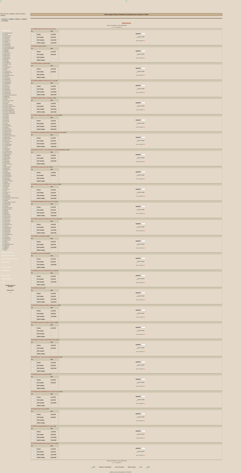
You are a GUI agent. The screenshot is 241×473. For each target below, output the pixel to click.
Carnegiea (6, 61)
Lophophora (7, 149)
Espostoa (6, 117)
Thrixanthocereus (8, 234)
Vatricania (6, 242)
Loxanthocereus (8, 151)
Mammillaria (7, 156)
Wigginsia (6, 247)
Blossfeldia (7, 54)
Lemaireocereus (8, 141)
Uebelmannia (7, 240)
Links (141, 467)
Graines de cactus (20, 13)
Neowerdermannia (8, 180)
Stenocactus (7, 223)
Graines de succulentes (7, 252)
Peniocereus (7, 199)
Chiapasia (6, 68)
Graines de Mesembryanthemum (10, 258)
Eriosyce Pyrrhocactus (9, 111)
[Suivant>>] (119, 27)
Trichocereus (7, 237)
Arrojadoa (6, 41)
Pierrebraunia (7, 203)
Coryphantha (7, 79)
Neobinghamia (7, 173)
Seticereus (6, 218)
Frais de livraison (6, 275)
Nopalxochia (7, 183)
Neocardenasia (7, 176)
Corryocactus (7, 78)
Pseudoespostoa (8, 207)
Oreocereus (7, 189)
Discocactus (7, 86)
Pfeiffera (6, 200)
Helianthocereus (8, 134)
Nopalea (6, 182)
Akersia (6, 34)
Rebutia (6, 210)
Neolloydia (6, 178)
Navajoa (6, 171)
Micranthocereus (8, 163)
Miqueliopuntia (7, 166)
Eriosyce (6, 103)
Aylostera (2, 15)
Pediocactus (7, 194)
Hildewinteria (7, 137)
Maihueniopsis (7, 154)
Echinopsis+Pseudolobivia (10, 94)
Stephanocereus (8, 224)
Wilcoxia (6, 248)
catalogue (11, 13)
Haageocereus (7, 131)
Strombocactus (7, 227)
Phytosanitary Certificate (10, 202)
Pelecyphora (7, 196)
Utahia (5, 241)
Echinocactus (7, 90)
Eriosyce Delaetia (8, 104)
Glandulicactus (7, 125)
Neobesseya (7, 172)
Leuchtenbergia (7, 144)
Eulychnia (6, 118)
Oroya (5, 190)
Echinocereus (7, 92)
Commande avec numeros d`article (137, 14)
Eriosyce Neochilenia (9, 109)
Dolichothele (7, 89)
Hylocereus (7, 140)
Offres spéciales (6, 262)
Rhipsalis (6, 211)
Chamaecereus (7, 66)
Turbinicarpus (7, 238)
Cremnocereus (7, 80)
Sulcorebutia (7, 230)
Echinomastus (7, 93)
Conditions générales (7, 278)
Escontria (6, 116)
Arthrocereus (7, 42)
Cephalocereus (7, 63)
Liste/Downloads (6, 270)
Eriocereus (6, 102)
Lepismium (6, 142)
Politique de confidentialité (105, 467)
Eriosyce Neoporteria (9, 110)
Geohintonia (7, 124)
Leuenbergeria (7, 145)
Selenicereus (7, 217)
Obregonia (6, 186)
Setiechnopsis (7, 220)
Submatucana (7, 228)
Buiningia (6, 59)
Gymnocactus (7, 128)
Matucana (6, 159)
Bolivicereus (7, 55)
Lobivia (6, 147)
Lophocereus (7, 148)
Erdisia (6, 99)
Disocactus (7, 87)
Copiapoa (6, 76)
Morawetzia (7, 168)
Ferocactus (7, 121)
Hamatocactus (7, 133)
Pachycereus (7, 192)
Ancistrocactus (7, 35)
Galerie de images (6, 267)
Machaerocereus (8, 152)
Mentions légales (132, 467)
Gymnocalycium (8, 130)
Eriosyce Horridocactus (9, 106)
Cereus (6, 65)
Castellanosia (7, 62)
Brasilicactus (7, 58)
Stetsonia (6, 225)
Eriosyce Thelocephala (9, 113)
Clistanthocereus (8, 72)
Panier (116, 14)
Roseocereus (7, 214)
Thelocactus (7, 232)
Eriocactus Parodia (8, 100)
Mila (5, 165)
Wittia (5, 249)
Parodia (6, 193)
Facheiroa (6, 120)
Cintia (5, 69)
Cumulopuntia (7, 82)
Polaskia (6, 206)
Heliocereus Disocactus (9, 135)
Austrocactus (7, 45)
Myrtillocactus (7, 169)
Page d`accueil (4, 13)
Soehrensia (7, 221)
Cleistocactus (7, 71)
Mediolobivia (7, 161)
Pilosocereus (7, 204)
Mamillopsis (7, 155)
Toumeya (6, 235)
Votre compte (108, 14)
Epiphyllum (7, 96)
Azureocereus (7, 52)
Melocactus (7, 162)
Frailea (6, 123)
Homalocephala (7, 138)
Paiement (122, 14)
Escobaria (6, 114)
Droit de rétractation (119, 467)
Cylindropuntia (7, 83)
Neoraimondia (7, 179)
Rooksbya (6, 213)
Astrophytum (7, 44)
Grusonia (6, 127)
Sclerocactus (7, 216)
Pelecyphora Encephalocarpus (11, 197)
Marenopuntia (7, 158)
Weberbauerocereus (9, 244)
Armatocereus (7, 40)
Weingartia (6, 245)
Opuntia (6, 187)
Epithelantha (7, 97)
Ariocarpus (6, 38)
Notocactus (7, 185)
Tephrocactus (7, 231)
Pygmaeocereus (8, 209)
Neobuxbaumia (7, 175)
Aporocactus (7, 37)
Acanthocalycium (8, 33)
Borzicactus (7, 56)
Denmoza (6, 85)
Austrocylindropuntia (9, 48)
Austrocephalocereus (9, 47)
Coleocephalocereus (9, 75)
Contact (3, 282)
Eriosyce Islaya (8, 107)
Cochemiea (7, 73)
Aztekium (6, 51)
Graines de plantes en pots (8, 255)
